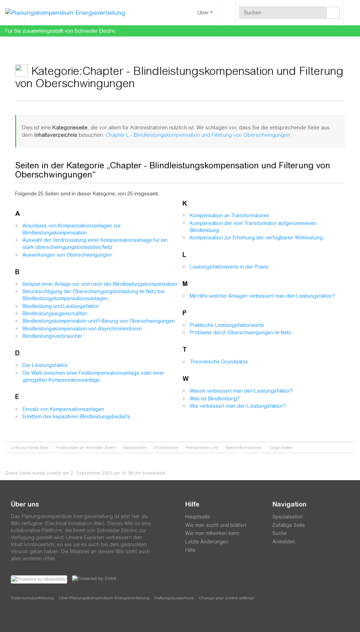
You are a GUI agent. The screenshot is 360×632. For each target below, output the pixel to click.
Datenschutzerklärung (32, 597)
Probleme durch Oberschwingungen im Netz (240, 332)
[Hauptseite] (65, 12)
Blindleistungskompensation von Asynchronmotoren (82, 328)
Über (203, 12)
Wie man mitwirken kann (212, 533)
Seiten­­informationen (243, 447)
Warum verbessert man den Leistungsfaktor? (241, 391)
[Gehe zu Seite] (333, 13)
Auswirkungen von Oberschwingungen (67, 255)
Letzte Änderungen (207, 541)
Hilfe (190, 550)
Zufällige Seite (288, 525)
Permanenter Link (202, 447)
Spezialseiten (135, 447)
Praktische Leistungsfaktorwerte (227, 325)
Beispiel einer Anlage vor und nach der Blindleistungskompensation (99, 284)
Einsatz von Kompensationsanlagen (63, 409)
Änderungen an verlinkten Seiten (86, 447)
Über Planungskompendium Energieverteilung (104, 597)
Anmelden (283, 541)
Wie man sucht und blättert (215, 525)
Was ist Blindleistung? (215, 398)
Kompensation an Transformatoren (229, 215)
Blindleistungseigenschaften (54, 313)
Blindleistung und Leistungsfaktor (60, 306)
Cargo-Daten (280, 447)
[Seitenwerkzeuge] (227, 12)
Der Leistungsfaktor (45, 365)
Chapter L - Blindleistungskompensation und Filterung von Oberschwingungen (197, 135)
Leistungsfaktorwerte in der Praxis (229, 267)
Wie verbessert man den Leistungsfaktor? (238, 406)
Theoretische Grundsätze (219, 362)
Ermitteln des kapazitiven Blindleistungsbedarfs (76, 416)
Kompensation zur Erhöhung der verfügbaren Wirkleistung (256, 237)
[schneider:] (32, 618)
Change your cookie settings (226, 597)
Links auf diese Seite (30, 447)
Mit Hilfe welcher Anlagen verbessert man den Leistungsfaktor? (262, 296)
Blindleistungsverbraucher (52, 336)
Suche (279, 533)
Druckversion (166, 447)
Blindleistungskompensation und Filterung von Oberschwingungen (98, 321)
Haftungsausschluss (174, 597)
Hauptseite (197, 517)
